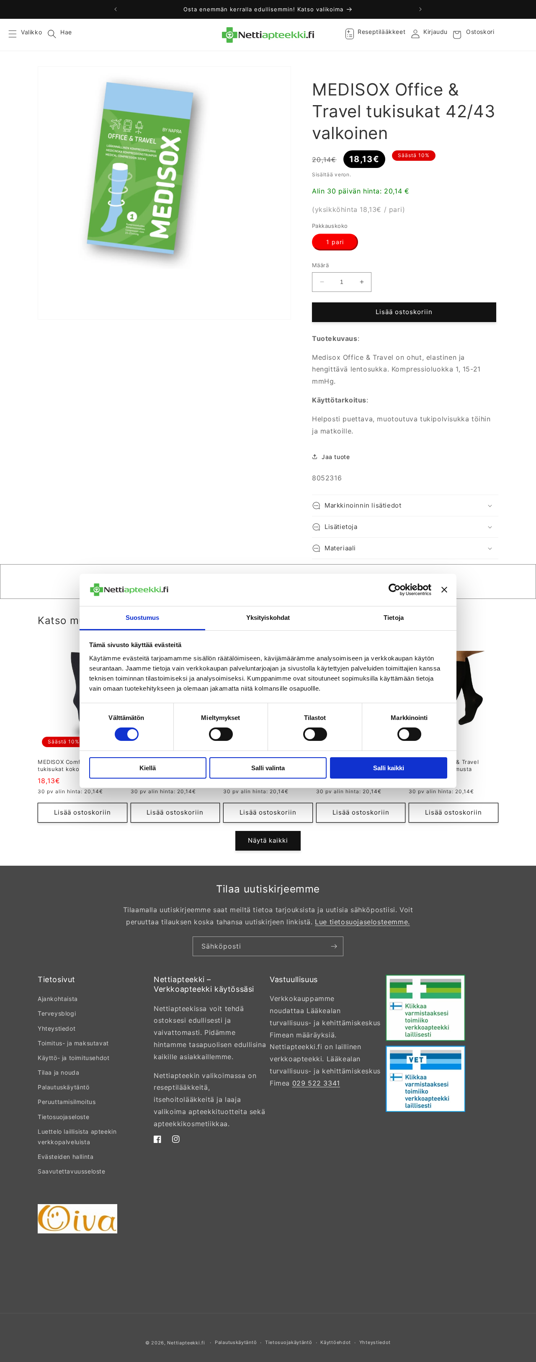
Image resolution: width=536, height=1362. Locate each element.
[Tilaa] (334, 946)
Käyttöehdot (335, 1342)
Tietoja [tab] (394, 617)
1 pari (335, 241)
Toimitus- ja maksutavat (73, 1043)
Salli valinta (268, 767)
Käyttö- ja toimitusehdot (73, 1057)
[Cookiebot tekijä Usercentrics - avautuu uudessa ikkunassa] (394, 589)
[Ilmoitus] (420, 9)
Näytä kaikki (268, 840)
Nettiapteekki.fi (186, 1343)
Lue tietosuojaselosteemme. (362, 922)
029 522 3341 (316, 1083)
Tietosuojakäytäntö (288, 1342)
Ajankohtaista (58, 998)
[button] (17, 35)
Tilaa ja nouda (58, 1072)
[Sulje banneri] (444, 590)
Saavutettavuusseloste (72, 1171)
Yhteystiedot (56, 1028)
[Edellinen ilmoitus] (115, 9)
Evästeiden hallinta (65, 1156)
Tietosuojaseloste (63, 1116)
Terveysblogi (57, 1013)
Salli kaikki (388, 767)
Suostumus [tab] (143, 617)
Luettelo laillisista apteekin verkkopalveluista (77, 1136)
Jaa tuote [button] (336, 456)
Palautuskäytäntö (64, 1087)
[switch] (221, 734)
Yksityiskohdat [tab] (268, 617)
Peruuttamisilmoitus (66, 1101)
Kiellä (147, 767)
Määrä (320, 265)
